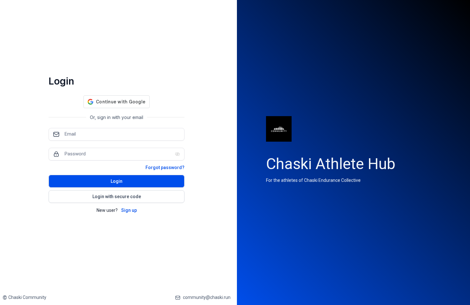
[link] (24, 297)
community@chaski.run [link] (207, 297)
